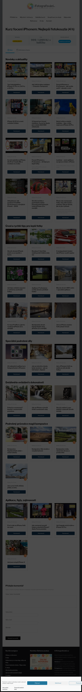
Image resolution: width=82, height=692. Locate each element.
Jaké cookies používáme (5, 688)
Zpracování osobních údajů (19, 688)
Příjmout (37, 683)
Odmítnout (58, 683)
